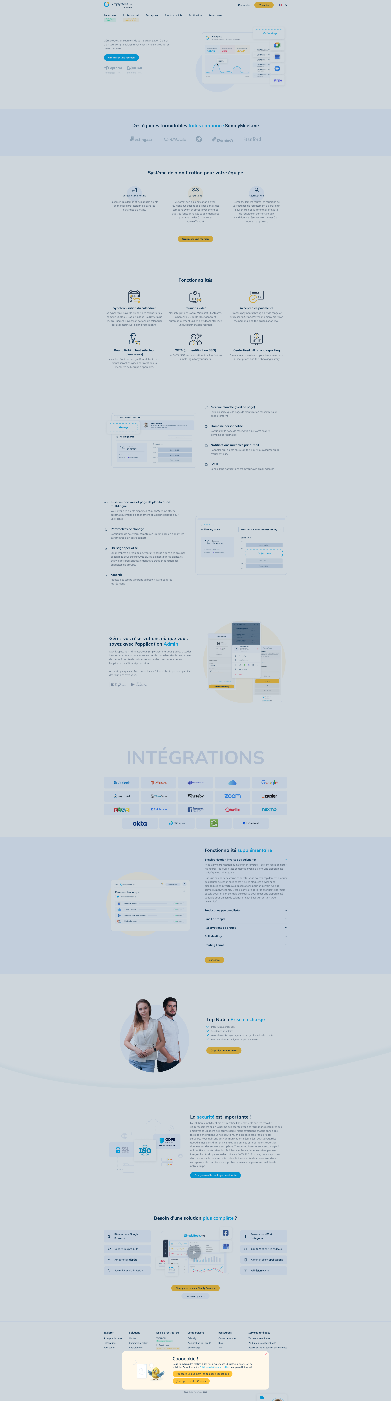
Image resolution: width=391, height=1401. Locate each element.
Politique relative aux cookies (214, 1367)
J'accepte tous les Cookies (191, 1381)
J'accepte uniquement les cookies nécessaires (202, 1373)
